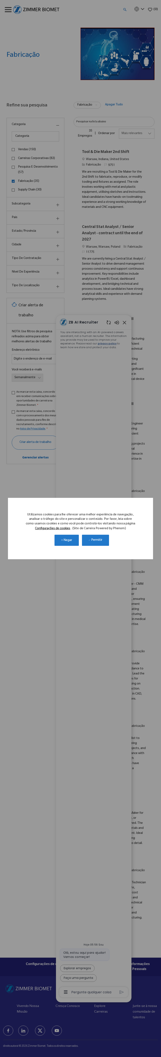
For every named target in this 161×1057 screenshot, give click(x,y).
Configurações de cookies (52, 528)
